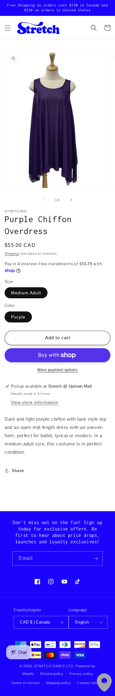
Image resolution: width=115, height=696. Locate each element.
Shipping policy (58, 683)
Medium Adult (26, 292)
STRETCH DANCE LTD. (54, 666)
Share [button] (18, 470)
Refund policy (51, 674)
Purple (18, 317)
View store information (34, 402)
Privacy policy (81, 674)
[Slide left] (44, 200)
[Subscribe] (95, 558)
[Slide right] (71, 200)
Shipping (12, 253)
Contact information (93, 683)
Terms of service (25, 683)
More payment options (57, 370)
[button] (7, 28)
